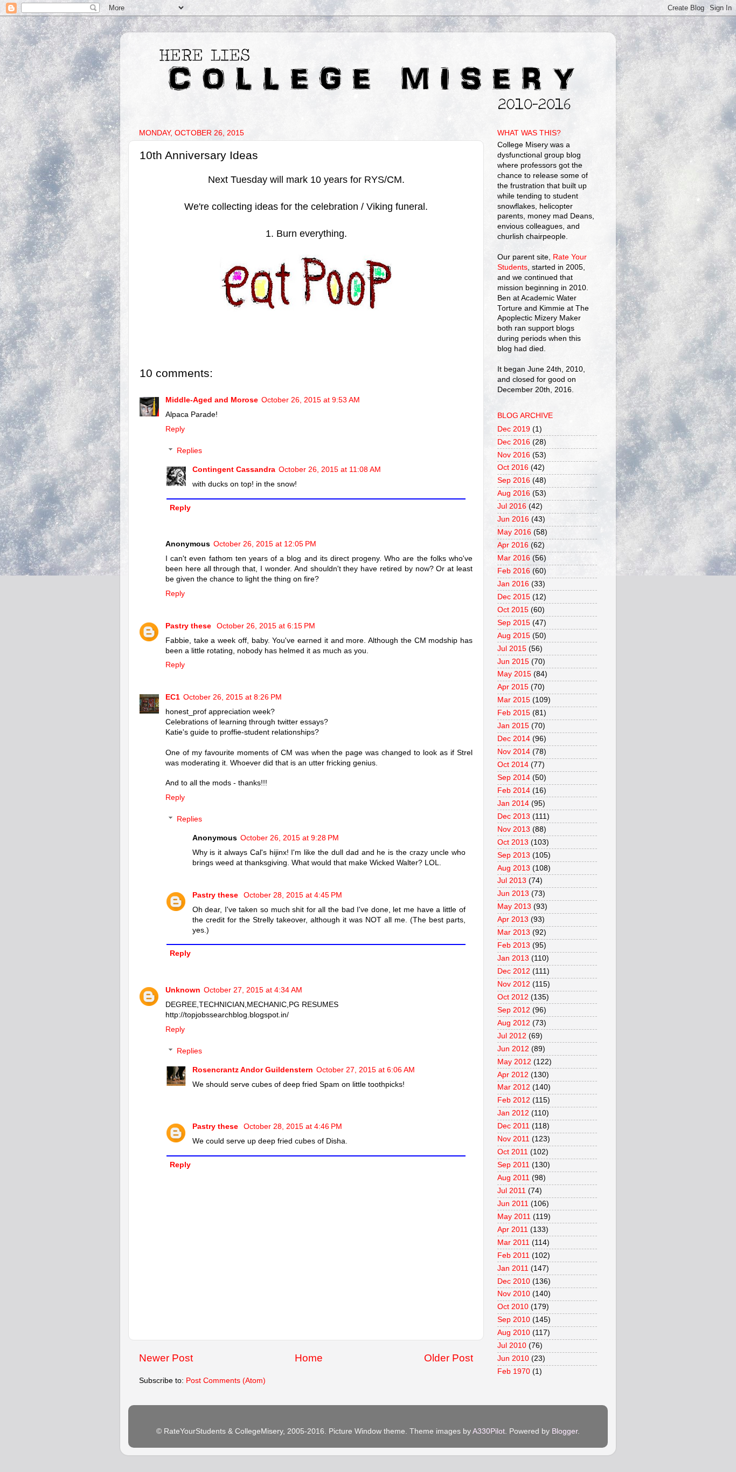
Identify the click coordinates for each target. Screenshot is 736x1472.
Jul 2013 (511, 881)
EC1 (172, 697)
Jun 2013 (513, 893)
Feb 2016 (513, 571)
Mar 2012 (513, 1087)
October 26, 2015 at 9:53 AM (310, 400)
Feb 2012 (513, 1100)
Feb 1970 (513, 1371)
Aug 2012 (513, 1023)
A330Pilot (489, 1431)
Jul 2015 (511, 649)
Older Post (448, 1358)
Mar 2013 (513, 932)
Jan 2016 (513, 584)
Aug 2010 (513, 1333)
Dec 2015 (513, 597)
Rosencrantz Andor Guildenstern (252, 1070)
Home (309, 1358)
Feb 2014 (513, 790)
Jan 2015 (513, 726)
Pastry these (189, 626)
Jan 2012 (513, 1113)
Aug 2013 (513, 868)
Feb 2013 (513, 945)
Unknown (182, 990)
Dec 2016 (513, 442)
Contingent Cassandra (233, 469)
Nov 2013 (513, 829)
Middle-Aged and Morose (211, 400)
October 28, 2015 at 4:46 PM (293, 1126)
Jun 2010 (513, 1358)
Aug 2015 (513, 636)
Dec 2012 (513, 971)
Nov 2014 (513, 752)
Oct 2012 (513, 997)
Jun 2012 (513, 1049)
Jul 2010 (511, 1345)
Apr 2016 (513, 545)
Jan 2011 (513, 1268)
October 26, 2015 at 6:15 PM (266, 626)
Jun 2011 (513, 1204)
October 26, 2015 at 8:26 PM (232, 697)
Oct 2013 (513, 842)
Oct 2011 (512, 1152)
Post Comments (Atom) (226, 1381)
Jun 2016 (513, 519)
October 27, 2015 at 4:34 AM (253, 990)
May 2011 (514, 1217)
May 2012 (514, 1062)
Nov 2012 (513, 984)
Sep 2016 (513, 480)
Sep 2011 (513, 1165)
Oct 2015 (513, 610)
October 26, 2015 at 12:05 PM (264, 544)
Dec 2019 (513, 429)
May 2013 (514, 906)
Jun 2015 (513, 662)
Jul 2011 (511, 1191)
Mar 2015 (513, 700)
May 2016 (514, 532)
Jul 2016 (511, 506)
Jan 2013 (513, 958)
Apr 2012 (513, 1075)
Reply (175, 429)
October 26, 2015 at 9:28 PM (289, 838)
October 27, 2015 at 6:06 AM (365, 1070)
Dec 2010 (513, 1281)
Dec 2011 (513, 1126)
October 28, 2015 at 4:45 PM (293, 895)
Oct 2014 (513, 765)
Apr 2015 (513, 687)
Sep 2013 (513, 855)
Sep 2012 (513, 1010)
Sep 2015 (513, 623)
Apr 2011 (512, 1229)
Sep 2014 (513, 777)
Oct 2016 (513, 467)
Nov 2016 (513, 455)
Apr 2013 (513, 919)
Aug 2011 (513, 1178)
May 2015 (514, 674)
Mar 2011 (513, 1242)
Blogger (565, 1431)
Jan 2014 (513, 803)
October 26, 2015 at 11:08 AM (330, 469)
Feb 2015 (513, 713)
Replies (189, 451)
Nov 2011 (513, 1139)
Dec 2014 (513, 739)
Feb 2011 (513, 1255)
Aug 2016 (513, 493)
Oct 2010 (513, 1307)
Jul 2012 (511, 1036)
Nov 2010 (513, 1294)
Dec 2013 (513, 816)
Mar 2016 (513, 558)
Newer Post (166, 1358)
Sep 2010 (513, 1320)
